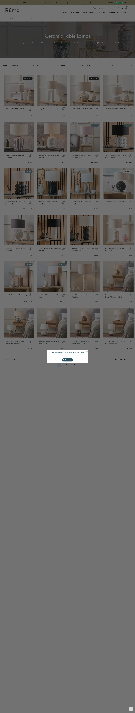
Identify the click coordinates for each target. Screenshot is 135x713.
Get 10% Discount (67, 360)
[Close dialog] (87, 351)
